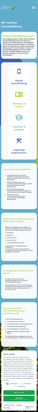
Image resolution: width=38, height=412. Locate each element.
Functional (27, 383)
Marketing (21, 386)
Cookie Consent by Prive (29, 407)
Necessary (14, 383)
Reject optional (19, 392)
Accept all (19, 398)
